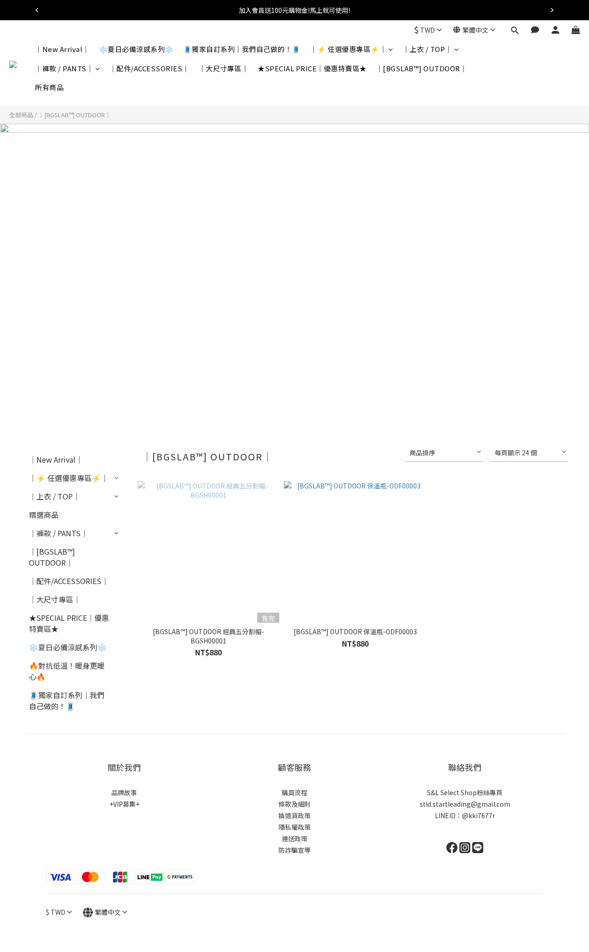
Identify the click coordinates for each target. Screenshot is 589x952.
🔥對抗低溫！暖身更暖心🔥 (66, 671)
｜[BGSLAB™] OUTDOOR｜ (422, 68)
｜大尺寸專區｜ (224, 68)
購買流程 (294, 792)
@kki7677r (478, 815)
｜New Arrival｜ (62, 49)
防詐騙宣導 (294, 850)
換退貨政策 (294, 815)
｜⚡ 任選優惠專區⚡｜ (348, 49)
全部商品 (21, 114)
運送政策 (294, 838)
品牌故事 (124, 792)
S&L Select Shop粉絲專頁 (464, 792)
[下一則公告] (552, 10)
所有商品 (49, 87)
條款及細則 (294, 804)
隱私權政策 (294, 827)
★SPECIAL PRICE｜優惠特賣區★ (312, 68)
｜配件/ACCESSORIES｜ (150, 68)
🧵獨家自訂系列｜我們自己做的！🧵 (242, 49)
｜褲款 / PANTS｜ (64, 68)
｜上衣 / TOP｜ (427, 49)
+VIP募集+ (124, 804)
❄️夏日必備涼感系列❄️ (136, 49)
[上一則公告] (37, 10)
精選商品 (43, 514)
